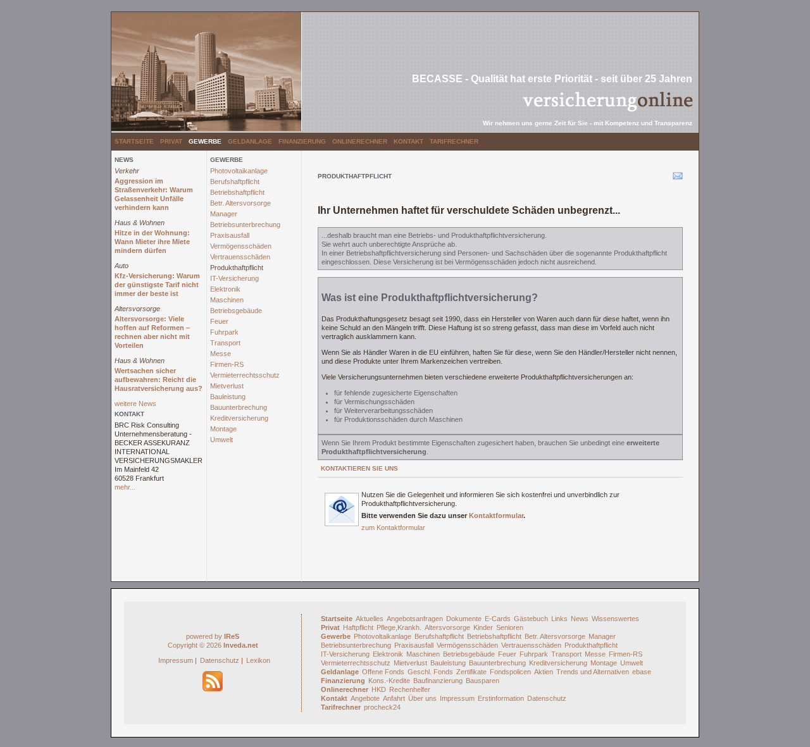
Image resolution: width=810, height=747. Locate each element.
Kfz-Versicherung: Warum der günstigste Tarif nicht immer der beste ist (157, 284)
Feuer (219, 321)
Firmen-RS (227, 364)
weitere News (135, 403)
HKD (378, 689)
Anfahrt (394, 698)
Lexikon (258, 660)
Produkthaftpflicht (236, 267)
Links (559, 618)
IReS (231, 636)
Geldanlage (250, 141)
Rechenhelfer (409, 689)
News (580, 618)
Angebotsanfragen (415, 618)
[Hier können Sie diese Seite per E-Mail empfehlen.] (677, 178)
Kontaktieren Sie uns (359, 468)
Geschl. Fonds (430, 672)
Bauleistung (228, 396)
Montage (223, 429)
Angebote (365, 698)
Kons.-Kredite (389, 680)
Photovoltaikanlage (239, 171)
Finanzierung (302, 141)
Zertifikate (471, 672)
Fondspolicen (510, 672)
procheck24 (382, 707)
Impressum (175, 660)
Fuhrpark (224, 332)
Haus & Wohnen (140, 222)
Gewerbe (205, 141)
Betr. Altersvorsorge (240, 203)
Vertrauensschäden (240, 257)
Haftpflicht (358, 627)
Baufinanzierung (438, 680)
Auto (121, 265)
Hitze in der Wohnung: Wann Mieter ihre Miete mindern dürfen (152, 241)
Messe (220, 353)
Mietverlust (227, 386)
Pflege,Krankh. (399, 627)
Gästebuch (531, 618)
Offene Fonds (383, 672)
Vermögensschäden (240, 246)
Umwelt (221, 439)
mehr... (125, 487)
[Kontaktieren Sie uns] (341, 524)
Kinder (483, 627)
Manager (223, 214)
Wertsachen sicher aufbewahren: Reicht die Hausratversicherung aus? (158, 379)
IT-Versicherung (234, 278)
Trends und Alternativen (592, 672)
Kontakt (408, 141)
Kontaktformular (496, 515)
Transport (225, 343)
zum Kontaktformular (393, 527)
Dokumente (464, 618)
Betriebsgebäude (236, 310)
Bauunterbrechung (238, 407)
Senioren (509, 627)
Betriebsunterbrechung (245, 224)
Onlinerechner (359, 141)
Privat (171, 141)
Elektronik (225, 289)
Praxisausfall (229, 235)
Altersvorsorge (137, 308)
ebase (641, 672)
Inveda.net (240, 645)
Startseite (134, 141)
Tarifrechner (454, 141)
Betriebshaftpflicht (237, 192)
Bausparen (482, 680)
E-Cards (498, 618)
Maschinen (227, 300)
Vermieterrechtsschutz (245, 375)
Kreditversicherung (239, 418)
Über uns (422, 698)
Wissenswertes (615, 618)
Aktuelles (369, 618)
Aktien (543, 672)
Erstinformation (501, 698)
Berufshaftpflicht (234, 181)
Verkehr (127, 171)
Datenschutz (219, 660)
